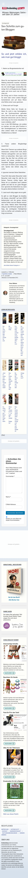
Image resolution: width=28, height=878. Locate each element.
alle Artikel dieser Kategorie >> (12, 265)
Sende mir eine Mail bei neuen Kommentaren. (13, 519)
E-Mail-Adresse (11, 504)
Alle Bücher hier (14, 600)
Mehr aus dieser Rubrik (10, 814)
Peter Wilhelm (13, 283)
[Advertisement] (14, 63)
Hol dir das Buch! (14, 597)
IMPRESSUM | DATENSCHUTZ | (11, 829)
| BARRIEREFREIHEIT (14, 831)
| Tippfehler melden (6, 274)
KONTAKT (4, 831)
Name (8, 497)
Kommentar (10, 476)
